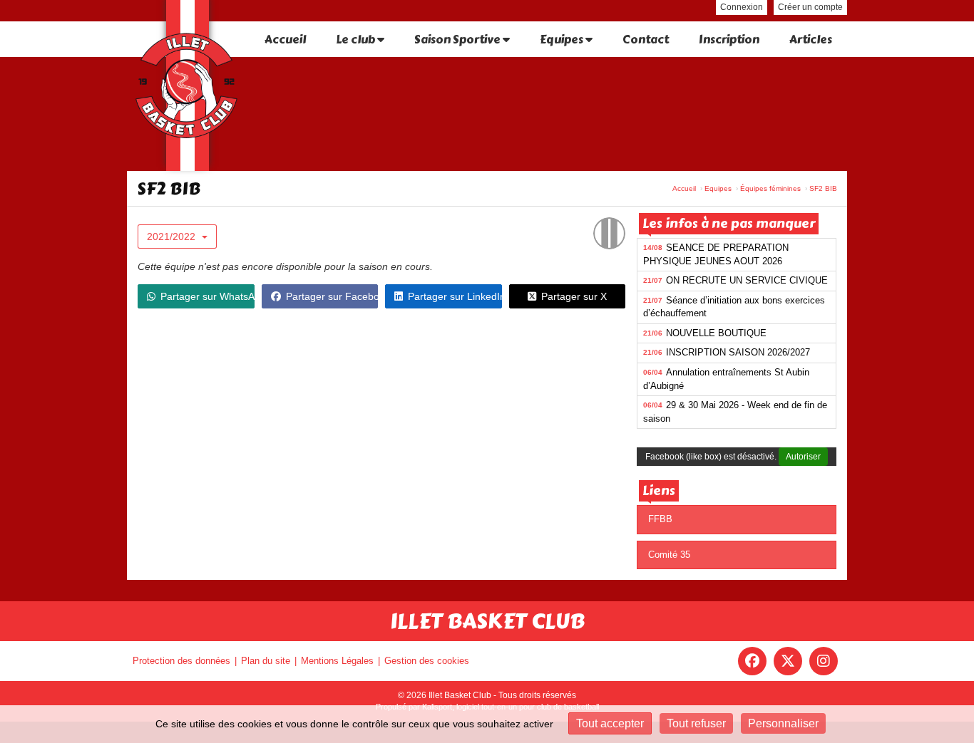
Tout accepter (610, 723)
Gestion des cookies (426, 660)
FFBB (660, 519)
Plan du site (265, 660)
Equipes (562, 39)
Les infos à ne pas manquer (728, 224)
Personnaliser (783, 723)
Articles (810, 39)
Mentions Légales (337, 660)
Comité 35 (669, 554)
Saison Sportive (458, 39)
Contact (645, 39)
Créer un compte (810, 7)
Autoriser (803, 457)
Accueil (285, 39)
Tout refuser (696, 723)
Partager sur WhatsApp (207, 296)
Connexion (741, 7)
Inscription (729, 39)
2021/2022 (172, 236)
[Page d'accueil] (187, 85)
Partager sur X (574, 296)
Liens (658, 491)
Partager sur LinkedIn (455, 296)
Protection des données (181, 660)
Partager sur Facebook (332, 296)
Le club (356, 39)
